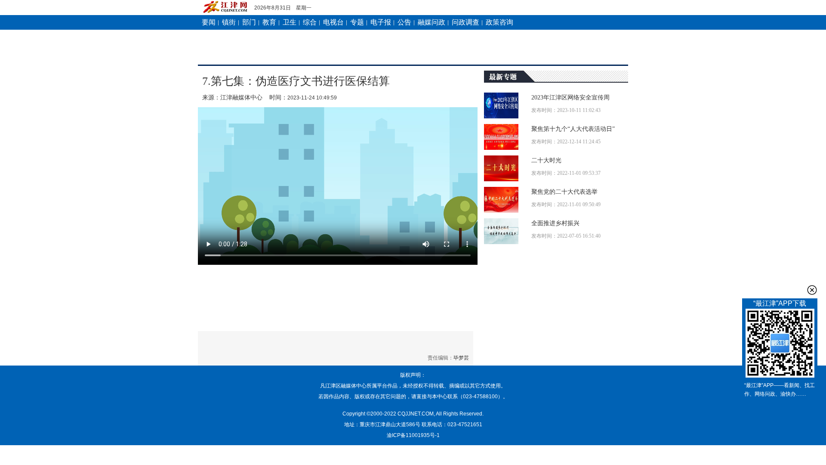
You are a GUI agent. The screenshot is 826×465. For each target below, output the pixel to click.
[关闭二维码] (812, 290)
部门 (249, 22)
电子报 (380, 22)
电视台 (333, 22)
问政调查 (465, 22)
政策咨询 (499, 22)
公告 (404, 22)
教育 (269, 22)
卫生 (289, 22)
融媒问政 (431, 22)
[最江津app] (779, 345)
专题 (357, 22)
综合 (310, 22)
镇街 (229, 22)
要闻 (209, 22)
